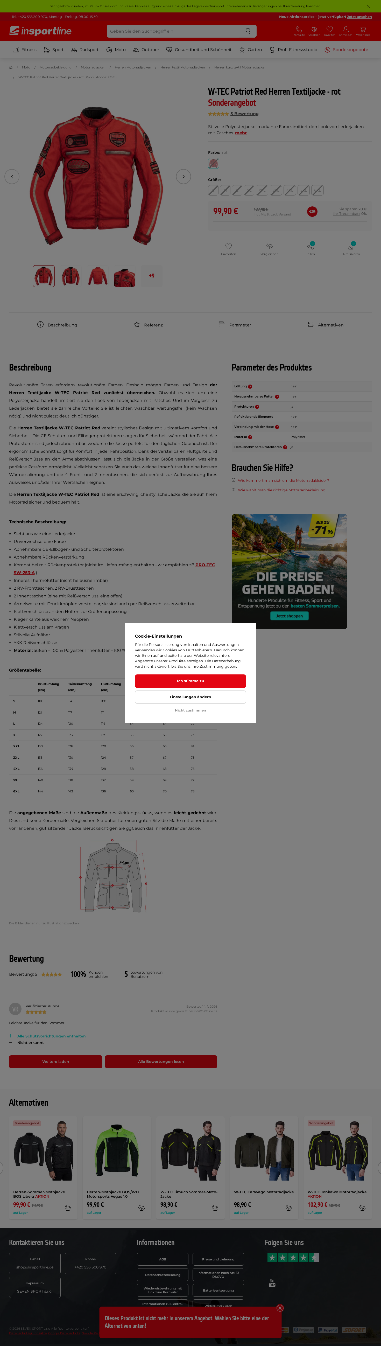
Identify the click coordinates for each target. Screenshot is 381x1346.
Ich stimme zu (190, 681)
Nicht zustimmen (190, 710)
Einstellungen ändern (190, 697)
